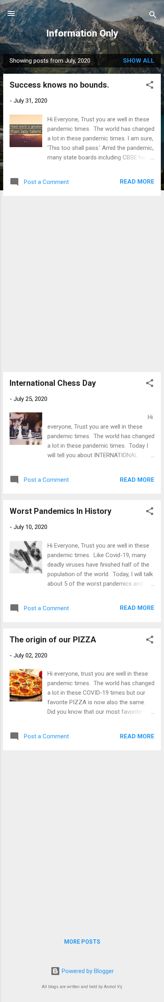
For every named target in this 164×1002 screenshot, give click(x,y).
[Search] (153, 16)
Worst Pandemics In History (60, 511)
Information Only (82, 33)
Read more (137, 181)
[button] (149, 86)
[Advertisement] (82, 284)
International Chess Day (53, 383)
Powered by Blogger (87, 971)
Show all (138, 60)
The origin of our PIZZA (53, 639)
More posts (82, 942)
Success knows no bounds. (59, 85)
